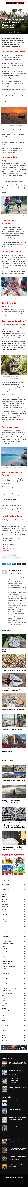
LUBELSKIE (5, 968)
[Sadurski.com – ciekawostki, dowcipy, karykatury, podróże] (15, 2)
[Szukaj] (25, 3)
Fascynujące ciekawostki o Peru (13, 781)
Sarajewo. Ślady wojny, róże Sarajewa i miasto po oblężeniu (13, 750)
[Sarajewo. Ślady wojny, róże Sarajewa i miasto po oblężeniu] (14, 741)
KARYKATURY (5, 906)
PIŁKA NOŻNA (6, 1018)
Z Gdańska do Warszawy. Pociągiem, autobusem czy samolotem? (12, 689)
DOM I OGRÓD (5, 892)
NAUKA (3, 926)
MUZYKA (4, 924)
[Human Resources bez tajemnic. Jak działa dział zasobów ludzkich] (4, 1064)
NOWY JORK (8, 941)
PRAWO (3, 1000)
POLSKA (4, 953)
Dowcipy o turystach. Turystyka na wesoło (14, 670)
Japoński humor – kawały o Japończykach (16, 1165)
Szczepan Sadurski (14, 570)
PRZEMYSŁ (4, 1003)
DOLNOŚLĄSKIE (7, 963)
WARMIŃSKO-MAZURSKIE (9, 988)
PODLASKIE (5, 983)
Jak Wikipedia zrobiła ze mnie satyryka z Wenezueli (16, 1071)
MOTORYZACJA (5, 921)
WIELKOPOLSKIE (7, 991)
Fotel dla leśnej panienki (15, 1126)
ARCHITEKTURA (6, 884)
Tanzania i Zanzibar (18, 557)
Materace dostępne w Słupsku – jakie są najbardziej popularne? (14, 848)
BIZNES (3, 887)
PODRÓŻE (4, 931)
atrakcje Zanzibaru (11, 555)
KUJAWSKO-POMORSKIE (9, 966)
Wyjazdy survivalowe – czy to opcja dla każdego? (16, 1079)
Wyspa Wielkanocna (8, 548)
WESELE (4, 1030)
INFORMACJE (5, 904)
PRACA (3, 998)
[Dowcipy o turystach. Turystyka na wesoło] (14, 661)
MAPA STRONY (15, 1183)
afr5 (3, 555)
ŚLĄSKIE (5, 958)
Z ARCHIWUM (5, 1033)
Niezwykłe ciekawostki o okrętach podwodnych (11, 802)
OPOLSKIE (5, 978)
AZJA (4, 946)
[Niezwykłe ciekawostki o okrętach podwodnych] (14, 791)
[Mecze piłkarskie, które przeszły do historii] (4, 1142)
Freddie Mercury (6, 557)
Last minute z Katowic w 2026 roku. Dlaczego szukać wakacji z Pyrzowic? (12, 730)
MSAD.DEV (20, 1177)
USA (5, 939)
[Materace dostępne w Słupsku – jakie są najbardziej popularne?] (14, 838)
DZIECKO (4, 897)
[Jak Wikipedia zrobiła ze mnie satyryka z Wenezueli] (4, 1072)
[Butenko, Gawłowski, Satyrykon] (4, 1103)
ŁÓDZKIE (5, 956)
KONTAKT (6, 1181)
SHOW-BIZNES (5, 1010)
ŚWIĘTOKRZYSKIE (7, 961)
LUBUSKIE (5, 971)
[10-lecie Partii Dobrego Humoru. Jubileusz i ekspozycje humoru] (4, 1150)
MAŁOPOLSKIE (6, 973)
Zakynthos (6, 550)
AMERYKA (5, 936)
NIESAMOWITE (5, 929)
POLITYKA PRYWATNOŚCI (20, 1181)
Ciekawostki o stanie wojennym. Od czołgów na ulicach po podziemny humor (17, 1158)
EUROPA (5, 949)
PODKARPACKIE (7, 981)
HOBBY (3, 902)
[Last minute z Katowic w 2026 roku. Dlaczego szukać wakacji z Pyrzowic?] (14, 720)
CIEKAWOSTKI (5, 889)
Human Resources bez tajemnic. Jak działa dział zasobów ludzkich (17, 1062)
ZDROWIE (4, 1038)
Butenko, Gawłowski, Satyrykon (17, 1101)
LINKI (11, 1181)
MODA (3, 919)
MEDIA (3, 916)
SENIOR (4, 1008)
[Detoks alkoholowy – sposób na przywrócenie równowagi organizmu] (4, 1120)
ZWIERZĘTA (4, 1040)
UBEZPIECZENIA (6, 1028)
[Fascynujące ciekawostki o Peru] (14, 771)
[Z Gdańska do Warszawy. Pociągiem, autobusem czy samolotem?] (14, 680)
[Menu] (3, 3)
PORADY (4, 996)
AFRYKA (5, 15)
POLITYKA (4, 951)
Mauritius (5, 546)
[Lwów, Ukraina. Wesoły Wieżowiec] (4, 1111)
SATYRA (3, 1005)
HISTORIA (4, 899)
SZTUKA (4, 1020)
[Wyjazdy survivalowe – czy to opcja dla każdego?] (14, 641)
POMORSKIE (6, 986)
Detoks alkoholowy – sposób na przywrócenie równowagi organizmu (17, 1119)
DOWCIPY (4, 894)
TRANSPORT (5, 1025)
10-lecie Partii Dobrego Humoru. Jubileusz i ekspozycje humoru (17, 1148)
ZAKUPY (4, 1035)
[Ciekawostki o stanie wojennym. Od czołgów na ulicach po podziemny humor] (4, 1158)
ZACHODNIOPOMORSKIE (9, 993)
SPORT (3, 1015)
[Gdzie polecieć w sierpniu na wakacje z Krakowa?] (14, 700)
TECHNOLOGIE (5, 1023)
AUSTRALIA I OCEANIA (8, 944)
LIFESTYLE (4, 914)
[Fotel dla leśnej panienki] (4, 1128)
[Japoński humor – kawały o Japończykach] (4, 1167)
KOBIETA (4, 909)
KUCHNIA (4, 911)
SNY (3, 1013)
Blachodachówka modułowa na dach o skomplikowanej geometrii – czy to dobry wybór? (14, 825)
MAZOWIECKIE (6, 976)
